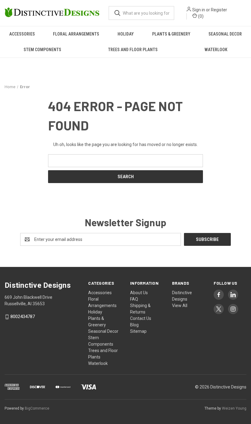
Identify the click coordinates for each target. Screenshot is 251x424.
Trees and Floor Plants (133, 49)
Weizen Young (234, 408)
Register (219, 9)
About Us (139, 292)
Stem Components (42, 49)
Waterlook (215, 49)
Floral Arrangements (76, 34)
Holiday (126, 34)
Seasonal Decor (225, 34)
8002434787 (22, 317)
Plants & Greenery (171, 34)
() (200, 16)
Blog (134, 324)
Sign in (198, 9)
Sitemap (138, 331)
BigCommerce (37, 408)
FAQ (134, 299)
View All (179, 305)
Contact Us (140, 318)
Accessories (22, 34)
